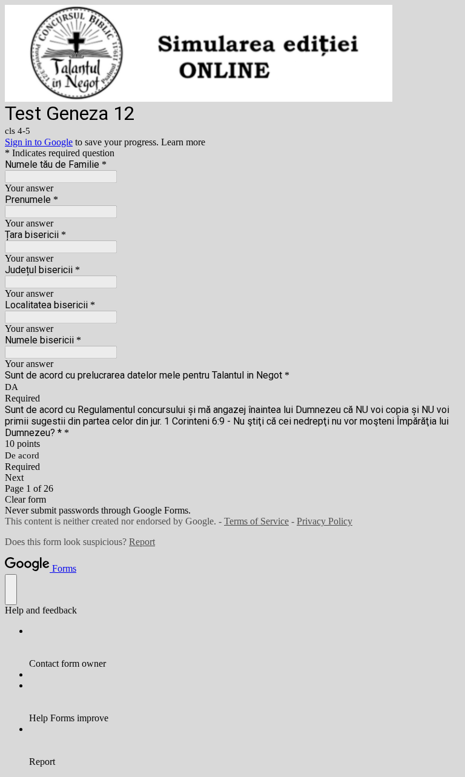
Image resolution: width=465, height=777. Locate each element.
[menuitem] (244, 647)
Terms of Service (256, 521)
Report (142, 542)
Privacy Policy (324, 521)
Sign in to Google (39, 142)
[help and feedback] (11, 589)
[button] (232, 477)
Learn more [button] (183, 142)
